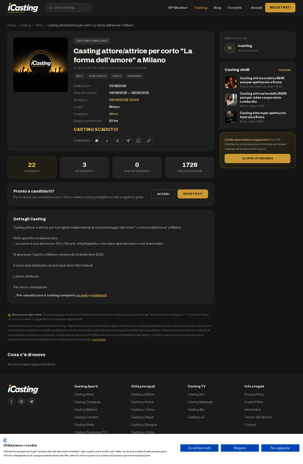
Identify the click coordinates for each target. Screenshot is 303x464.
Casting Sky (196, 409)
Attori (39, 25)
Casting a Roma (142, 402)
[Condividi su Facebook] (107, 141)
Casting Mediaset (200, 402)
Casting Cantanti (86, 417)
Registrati (280, 7)
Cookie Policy (254, 402)
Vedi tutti (284, 70)
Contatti (235, 7)
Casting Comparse (87, 402)
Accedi (256, 7)
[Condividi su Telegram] (128, 141)
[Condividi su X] (117, 141)
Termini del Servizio (258, 417)
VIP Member (178, 7)
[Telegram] (31, 401)
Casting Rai (196, 394)
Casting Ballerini (85, 409)
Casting (200, 7)
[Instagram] (21, 401)
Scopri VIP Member (257, 158)
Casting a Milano (143, 394)
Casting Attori (84, 394)
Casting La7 (196, 417)
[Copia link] (149, 141)
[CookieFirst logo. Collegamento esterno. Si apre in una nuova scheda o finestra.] (5, 440)
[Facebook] (11, 401)
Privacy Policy (254, 394)
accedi (82, 295)
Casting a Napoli (142, 417)
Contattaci (99, 339)
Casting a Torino (142, 409)
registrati (99, 295)
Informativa (253, 409)
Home (12, 25)
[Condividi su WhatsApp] (97, 141)
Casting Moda (84, 425)
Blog (217, 7)
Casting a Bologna (144, 425)
